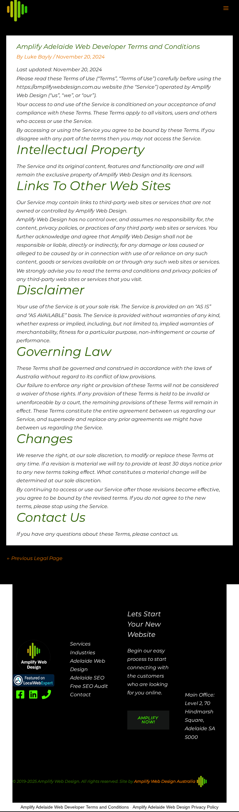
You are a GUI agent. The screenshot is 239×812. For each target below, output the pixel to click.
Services (80, 644)
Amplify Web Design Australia (165, 781)
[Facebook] (20, 694)
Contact (80, 695)
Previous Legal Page (35, 558)
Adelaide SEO (87, 678)
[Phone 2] (46, 694)
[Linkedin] (33, 694)
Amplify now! (148, 720)
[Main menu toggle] (226, 8)
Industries (82, 653)
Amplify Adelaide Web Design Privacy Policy (175, 807)
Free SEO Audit (89, 686)
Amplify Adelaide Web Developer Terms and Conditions (75, 807)
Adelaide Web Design (87, 665)
